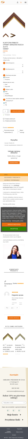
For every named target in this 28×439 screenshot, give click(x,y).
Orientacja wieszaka (11, 75)
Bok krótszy (10, 63)
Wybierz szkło (9, 89)
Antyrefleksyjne (9, 95)
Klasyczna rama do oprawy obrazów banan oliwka (7, 347)
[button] (9, 119)
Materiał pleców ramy (8, 82)
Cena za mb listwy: (7, 55)
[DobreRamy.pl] (3, 2)
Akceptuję (14, 228)
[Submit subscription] (24, 402)
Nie (6, 103)
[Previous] (5, 344)
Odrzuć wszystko (14, 224)
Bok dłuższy (10, 69)
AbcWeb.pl (20, 437)
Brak (6, 91)
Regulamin (19, 428)
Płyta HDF (7, 86)
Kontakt (14, 435)
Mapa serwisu (19, 432)
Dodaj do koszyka (17, 111)
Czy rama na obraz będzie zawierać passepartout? (15, 99)
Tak (6, 105)
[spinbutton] (13, 65)
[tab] (6, 174)
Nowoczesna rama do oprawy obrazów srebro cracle (20, 347)
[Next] (22, 344)
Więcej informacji (6, 220)
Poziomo (7, 79)
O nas (8, 428)
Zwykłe (7, 93)
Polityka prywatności (8, 432)
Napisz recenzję (14, 318)
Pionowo (7, 77)
